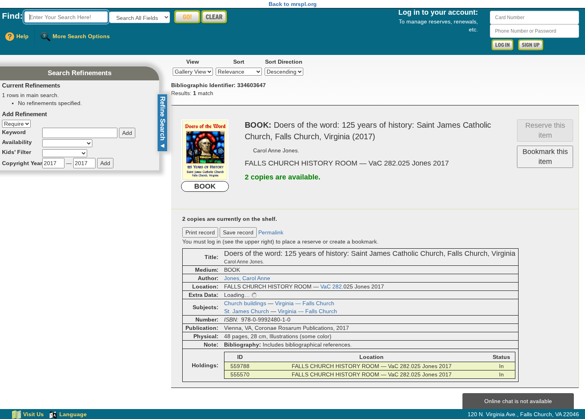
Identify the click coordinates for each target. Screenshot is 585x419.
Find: (12, 15)
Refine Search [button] (162, 122)
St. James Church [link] (246, 311)
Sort (238, 61)
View (192, 61)
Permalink (270, 232)
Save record (238, 232)
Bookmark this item (545, 157)
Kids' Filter (16, 152)
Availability (17, 142)
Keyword (14, 132)
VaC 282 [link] (331, 286)
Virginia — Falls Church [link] (304, 303)
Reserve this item (545, 130)
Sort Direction (283, 61)
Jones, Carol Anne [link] (247, 278)
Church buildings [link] (245, 303)
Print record (200, 232)
